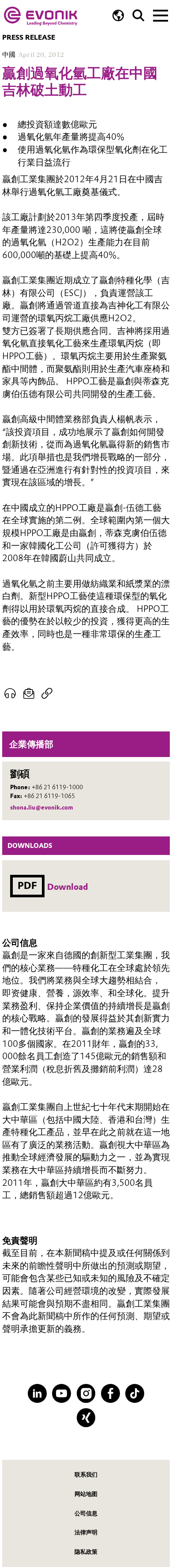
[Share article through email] (28, 693)
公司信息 (86, 1513)
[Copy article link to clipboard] (47, 693)
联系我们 (86, 1474)
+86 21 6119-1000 (57, 787)
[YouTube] (61, 1393)
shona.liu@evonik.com (41, 807)
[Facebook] (110, 1393)
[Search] (138, 15)
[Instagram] (86, 1393)
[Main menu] (160, 14)
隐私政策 (86, 1551)
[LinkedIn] (37, 1393)
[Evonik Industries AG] (41, 16)
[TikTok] (134, 1393)
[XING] (86, 1417)
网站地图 (86, 1494)
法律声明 (86, 1532)
